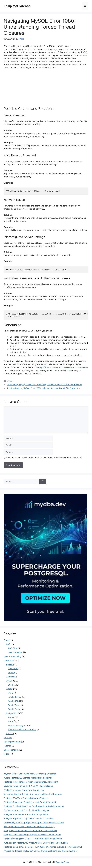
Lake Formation (15, 652)
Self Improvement (12, 742)
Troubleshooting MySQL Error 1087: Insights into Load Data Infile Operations (43, 388)
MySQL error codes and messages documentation (63, 367)
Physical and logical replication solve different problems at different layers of (40, 851)
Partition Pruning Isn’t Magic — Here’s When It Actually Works (33, 839)
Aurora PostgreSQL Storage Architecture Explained (28, 778)
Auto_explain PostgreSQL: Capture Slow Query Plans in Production (36, 843)
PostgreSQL (11, 713)
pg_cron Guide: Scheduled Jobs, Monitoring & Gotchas (30, 774)
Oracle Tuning (14, 709)
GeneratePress (62, 862)
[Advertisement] (46, 89)
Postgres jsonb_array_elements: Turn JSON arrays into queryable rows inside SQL (43, 847)
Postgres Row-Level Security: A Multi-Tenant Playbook (30, 802)
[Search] (42, 481)
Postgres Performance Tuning (22, 729)
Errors (9, 381)
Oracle (9, 689)
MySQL (9, 681)
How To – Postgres (17, 725)
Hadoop (11, 672)
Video (6, 754)
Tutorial (7, 746)
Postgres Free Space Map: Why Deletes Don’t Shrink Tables (32, 834)
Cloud (6, 640)
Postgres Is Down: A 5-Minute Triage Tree (24, 790)
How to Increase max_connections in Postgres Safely (29, 826)
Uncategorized (11, 750)
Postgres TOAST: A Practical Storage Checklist (26, 798)
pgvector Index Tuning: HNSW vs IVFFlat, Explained (28, 786)
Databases (9, 660)
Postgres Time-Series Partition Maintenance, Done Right (31, 782)
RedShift (10, 733)
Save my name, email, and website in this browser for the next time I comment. (44, 457)
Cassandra (13, 668)
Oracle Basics (14, 697)
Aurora (11, 717)
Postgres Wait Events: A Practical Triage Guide (26, 814)
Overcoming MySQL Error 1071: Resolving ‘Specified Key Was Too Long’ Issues (44, 384)
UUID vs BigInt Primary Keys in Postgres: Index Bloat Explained (34, 822)
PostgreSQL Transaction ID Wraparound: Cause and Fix (30, 830)
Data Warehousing (12, 656)
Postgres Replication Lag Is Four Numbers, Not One (28, 818)
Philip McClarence (17, 6)
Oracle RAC (13, 701)
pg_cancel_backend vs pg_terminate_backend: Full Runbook (33, 794)
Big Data (10, 664)
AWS (8, 644)
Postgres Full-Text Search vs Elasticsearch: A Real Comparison (34, 806)
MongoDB (10, 677)
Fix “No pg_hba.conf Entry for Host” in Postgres (26, 810)
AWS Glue (12, 648)
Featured (8, 737)
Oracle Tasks (14, 705)
